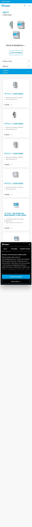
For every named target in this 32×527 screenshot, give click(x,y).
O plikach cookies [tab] (25, 248)
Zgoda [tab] (5, 248)
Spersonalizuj (15, 281)
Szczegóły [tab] (14, 248)
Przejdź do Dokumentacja (14, 45)
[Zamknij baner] (29, 244)
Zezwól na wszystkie (16, 276)
